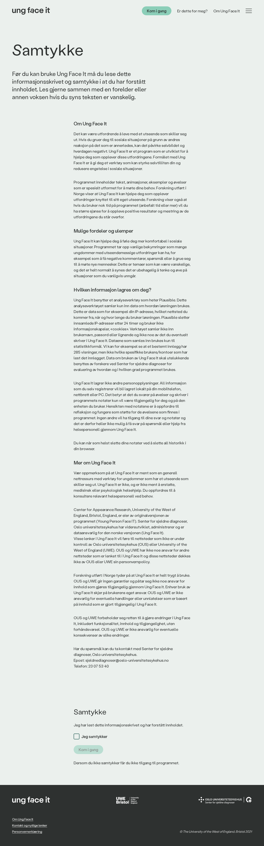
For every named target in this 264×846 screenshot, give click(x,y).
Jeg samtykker (94, 736)
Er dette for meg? (192, 10)
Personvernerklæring (27, 831)
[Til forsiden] (31, 11)
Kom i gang (156, 10)
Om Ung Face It (226, 10)
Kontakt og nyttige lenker (29, 825)
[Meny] (249, 11)
